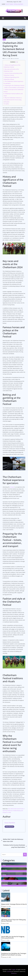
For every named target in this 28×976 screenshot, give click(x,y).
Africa (4, 865)
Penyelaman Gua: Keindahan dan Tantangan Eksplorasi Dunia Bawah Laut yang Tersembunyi (13, 954)
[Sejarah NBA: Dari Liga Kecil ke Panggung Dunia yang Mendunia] (14, 929)
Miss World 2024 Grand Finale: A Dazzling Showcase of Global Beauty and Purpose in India (13, 810)
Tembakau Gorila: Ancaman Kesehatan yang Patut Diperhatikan (14, 846)
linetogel (12, 487)
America (5, 869)
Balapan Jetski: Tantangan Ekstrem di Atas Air (14, 904)
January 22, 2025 (7, 957)
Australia (5, 884)
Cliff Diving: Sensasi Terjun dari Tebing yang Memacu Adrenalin (13, 920)
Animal (4, 874)
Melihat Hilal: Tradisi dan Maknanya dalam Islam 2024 (13, 840)
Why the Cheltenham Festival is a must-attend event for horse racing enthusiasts (13, 100)
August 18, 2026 (7, 906)
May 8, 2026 (6, 923)
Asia (4, 879)
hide (16, 62)
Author (6, 104)
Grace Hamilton (15, 58)
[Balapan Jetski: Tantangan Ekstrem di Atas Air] (14, 897)
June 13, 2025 (6, 940)
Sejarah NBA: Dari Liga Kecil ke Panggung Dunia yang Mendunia (12, 937)
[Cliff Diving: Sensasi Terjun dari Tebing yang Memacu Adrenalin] (14, 912)
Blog (4, 39)
